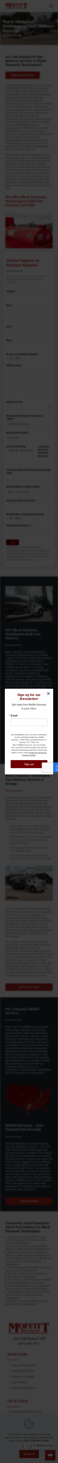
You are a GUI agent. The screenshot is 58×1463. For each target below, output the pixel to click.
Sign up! (29, 764)
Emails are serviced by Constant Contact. (34, 753)
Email (14, 715)
